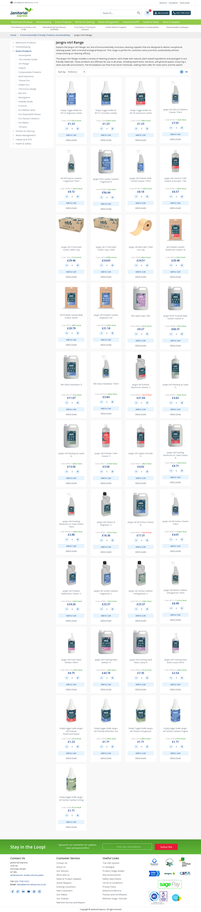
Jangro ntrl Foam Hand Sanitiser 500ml (71, 661)
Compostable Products (29, 72)
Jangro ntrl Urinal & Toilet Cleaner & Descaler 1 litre (175, 179)
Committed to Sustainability (147, 27)
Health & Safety (23, 143)
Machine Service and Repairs (70, 902)
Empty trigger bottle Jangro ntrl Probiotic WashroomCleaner (71, 731)
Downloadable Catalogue (177, 27)
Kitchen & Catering (25, 131)
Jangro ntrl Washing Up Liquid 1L (175, 386)
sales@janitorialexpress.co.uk (31, 884)
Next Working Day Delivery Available (54, 28)
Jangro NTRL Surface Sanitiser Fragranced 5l (106, 180)
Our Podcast (62, 898)
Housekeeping (23, 46)
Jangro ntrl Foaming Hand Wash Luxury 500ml (175, 661)
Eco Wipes (23, 122)
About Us (61, 867)
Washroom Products (26, 42)
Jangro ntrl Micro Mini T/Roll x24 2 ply (141, 248)
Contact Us (61, 863)
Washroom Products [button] (21, 22)
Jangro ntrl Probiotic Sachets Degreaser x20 (106, 316)
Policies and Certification (115, 894)
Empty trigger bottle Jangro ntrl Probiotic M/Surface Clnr (106, 729)
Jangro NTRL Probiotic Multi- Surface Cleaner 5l (175, 317)
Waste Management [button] (108, 22)
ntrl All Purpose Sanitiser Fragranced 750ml (71, 179)
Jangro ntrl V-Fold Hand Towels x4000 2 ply (71, 248)
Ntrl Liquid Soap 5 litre (140, 315)
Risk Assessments (112, 874)
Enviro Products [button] (63, 22)
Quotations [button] (173, 2)
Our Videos (61, 894)
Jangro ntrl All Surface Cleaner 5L (141, 523)
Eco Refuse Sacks (26, 110)
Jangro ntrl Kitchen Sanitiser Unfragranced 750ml (175, 591)
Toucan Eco (24, 80)
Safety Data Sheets (112, 878)
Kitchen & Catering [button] (84, 22)
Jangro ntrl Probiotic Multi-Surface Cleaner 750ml (141, 179)
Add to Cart (71, 135)
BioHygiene (24, 97)
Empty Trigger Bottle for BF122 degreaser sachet (71, 111)
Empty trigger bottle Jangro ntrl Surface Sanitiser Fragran (175, 729)
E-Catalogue (108, 867)
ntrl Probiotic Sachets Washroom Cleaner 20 (175, 248)
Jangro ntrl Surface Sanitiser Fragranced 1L (106, 592)
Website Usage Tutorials (115, 898)
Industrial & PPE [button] (131, 22)
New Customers (64, 890)
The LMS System (111, 863)
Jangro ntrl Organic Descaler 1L (141, 454)
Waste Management (26, 135)
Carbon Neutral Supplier (115, 27)
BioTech (22, 93)
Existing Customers (66, 886)
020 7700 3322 (21, 881)
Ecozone (22, 105)
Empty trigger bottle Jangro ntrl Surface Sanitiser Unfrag (71, 798)
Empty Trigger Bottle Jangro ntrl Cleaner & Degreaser (141, 729)
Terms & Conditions (113, 882)
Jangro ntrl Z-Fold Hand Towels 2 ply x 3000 (106, 248)
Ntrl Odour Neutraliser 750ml (106, 383)
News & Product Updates (68, 878)
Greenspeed (24, 55)
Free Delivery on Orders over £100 (23, 28)
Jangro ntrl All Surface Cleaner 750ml (175, 522)
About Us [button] (163, 2)
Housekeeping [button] (43, 22)
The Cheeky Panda (27, 59)
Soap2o (22, 67)
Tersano (22, 126)
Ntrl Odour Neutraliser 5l (71, 384)
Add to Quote (71, 140)
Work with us (63, 874)
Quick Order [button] (185, 2)
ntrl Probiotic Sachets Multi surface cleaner (71, 316)
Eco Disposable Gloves (29, 114)
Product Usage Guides (113, 870)
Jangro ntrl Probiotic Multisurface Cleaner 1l (71, 592)
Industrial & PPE (24, 139)
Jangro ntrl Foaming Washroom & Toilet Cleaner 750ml (71, 524)
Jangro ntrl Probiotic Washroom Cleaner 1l (140, 386)
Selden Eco (23, 84)
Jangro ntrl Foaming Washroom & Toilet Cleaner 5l (175, 455)
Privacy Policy (109, 886)
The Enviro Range (27, 89)
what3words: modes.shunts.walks (27, 875)
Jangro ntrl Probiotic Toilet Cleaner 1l (106, 454)
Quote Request (63, 882)
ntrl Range (23, 63)
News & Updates (171, 22)
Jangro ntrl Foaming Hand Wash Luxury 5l (141, 661)
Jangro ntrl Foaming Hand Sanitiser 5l (106, 661)
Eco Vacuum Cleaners (29, 118)
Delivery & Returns (112, 890)
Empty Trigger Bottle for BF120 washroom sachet (141, 111)
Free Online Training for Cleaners (85, 28)
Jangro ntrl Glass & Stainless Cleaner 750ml (175, 110)
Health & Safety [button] (151, 22)
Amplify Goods (25, 101)
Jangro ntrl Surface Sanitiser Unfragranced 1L (141, 592)
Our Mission (62, 870)
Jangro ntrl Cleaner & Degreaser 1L (106, 523)
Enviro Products (24, 51)
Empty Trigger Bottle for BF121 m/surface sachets (106, 111)
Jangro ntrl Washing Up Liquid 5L (71, 454)
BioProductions (26, 76)
